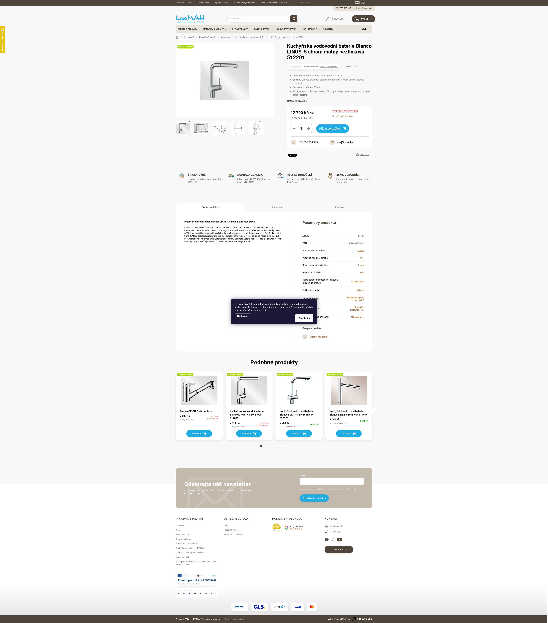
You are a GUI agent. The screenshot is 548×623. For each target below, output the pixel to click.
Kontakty (180, 3)
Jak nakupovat (203, 3)
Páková (360, 290)
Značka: (353, 67)
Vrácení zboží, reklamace (244, 3)
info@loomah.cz (337, 526)
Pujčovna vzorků (231, 530)
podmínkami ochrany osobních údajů (342, 489)
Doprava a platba (221, 3)
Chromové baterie (318, 336)
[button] (261, 446)
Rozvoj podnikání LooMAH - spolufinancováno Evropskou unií (196, 563)
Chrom (361, 250)
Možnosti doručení (344, 116)
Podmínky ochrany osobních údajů (191, 553)
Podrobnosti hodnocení (329, 67)
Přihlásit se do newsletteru (314, 498)
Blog (190, 3)
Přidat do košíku (329, 128)
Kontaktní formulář (339, 549)
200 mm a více (357, 281)
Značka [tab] (339, 207)
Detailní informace (296, 101)
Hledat (294, 19)
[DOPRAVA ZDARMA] (199, 390)
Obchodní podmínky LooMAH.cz (274, 3)
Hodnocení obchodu (233, 534)
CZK (363, 2)
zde (264, 310)
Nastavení (242, 316)
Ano (362, 258)
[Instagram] (332, 539)
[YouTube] (339, 539)
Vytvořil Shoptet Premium (339, 619)
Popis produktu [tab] (210, 207)
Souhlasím (304, 318)
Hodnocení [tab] (277, 207)
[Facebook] (327, 539)
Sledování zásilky (183, 557)
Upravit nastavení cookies (236, 619)
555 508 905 (336, 532)
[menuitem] (188, 29)
